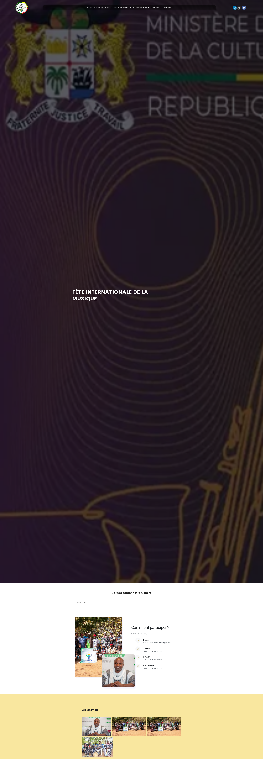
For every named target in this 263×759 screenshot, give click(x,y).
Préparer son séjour (140, 7)
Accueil (89, 7)
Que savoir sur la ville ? (102, 7)
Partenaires (167, 7)
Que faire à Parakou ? (121, 7)
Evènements (155, 7)
